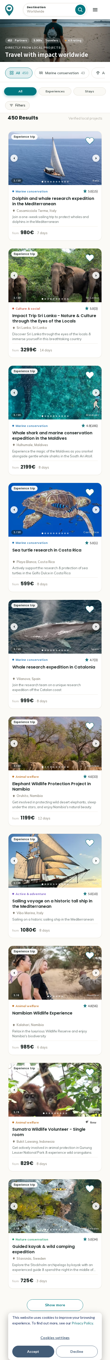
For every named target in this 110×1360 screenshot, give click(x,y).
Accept (33, 1351)
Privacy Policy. (83, 1323)
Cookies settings (55, 1337)
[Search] (80, 10)
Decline (76, 1351)
